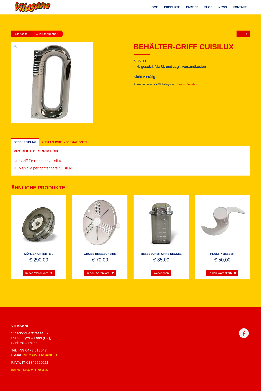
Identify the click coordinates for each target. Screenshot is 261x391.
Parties (192, 7)
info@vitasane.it (40, 355)
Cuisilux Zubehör (47, 33)
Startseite (21, 33)
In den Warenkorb (36, 273)
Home (153, 7)
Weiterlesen (161, 273)
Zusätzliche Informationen (64, 142)
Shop (208, 7)
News (222, 7)
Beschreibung (25, 142)
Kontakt (240, 7)
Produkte (172, 7)
